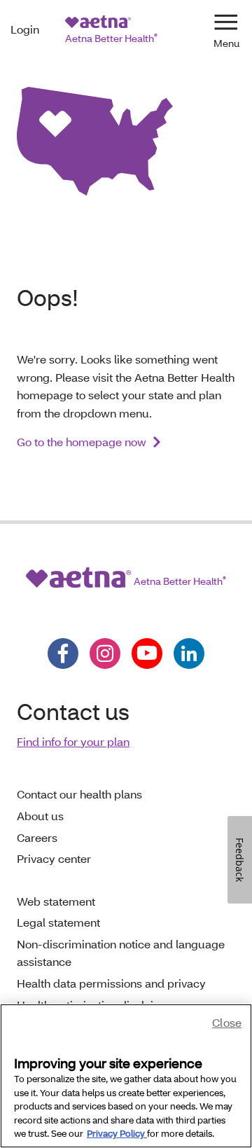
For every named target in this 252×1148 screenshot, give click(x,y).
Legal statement (58, 922)
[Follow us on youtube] (147, 653)
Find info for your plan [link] (73, 741)
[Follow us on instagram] (105, 653)
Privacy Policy (117, 1133)
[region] (126, 1076)
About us (40, 815)
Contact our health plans (79, 794)
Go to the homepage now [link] (81, 441)
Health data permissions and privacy (111, 983)
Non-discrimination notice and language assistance (121, 952)
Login (24, 29)
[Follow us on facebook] (63, 653)
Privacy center (54, 858)
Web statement (56, 901)
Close (226, 1022)
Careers (37, 837)
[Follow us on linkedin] (189, 653)
